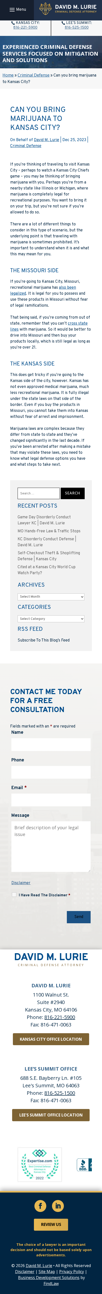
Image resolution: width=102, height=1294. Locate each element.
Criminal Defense (25, 146)
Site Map (47, 1271)
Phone (17, 760)
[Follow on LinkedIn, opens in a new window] (58, 1206)
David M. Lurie (46, 140)
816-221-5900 (25, 27)
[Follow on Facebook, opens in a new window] (40, 1206)
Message (20, 816)
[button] (17, 9)
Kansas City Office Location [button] (51, 1039)
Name (17, 733)
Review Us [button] (51, 1224)
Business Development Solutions (48, 1277)
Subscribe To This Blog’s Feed (44, 640)
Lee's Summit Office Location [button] (51, 1115)
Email (19, 788)
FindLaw (51, 1283)
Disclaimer (20, 883)
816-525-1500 (77, 27)
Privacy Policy (71, 1271)
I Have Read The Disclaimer (44, 895)
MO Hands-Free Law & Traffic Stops (49, 531)
